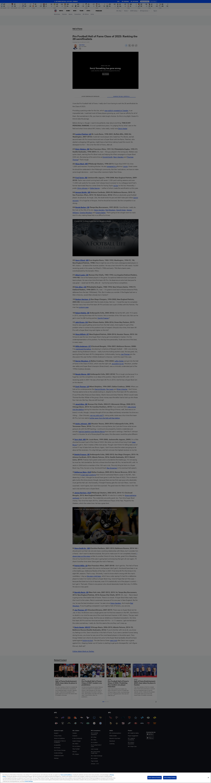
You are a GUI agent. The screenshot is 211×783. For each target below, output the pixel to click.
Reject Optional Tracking (154, 777)
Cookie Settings (29, 781)
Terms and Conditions (66, 774)
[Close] (208, 777)
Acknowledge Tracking (170, 777)
